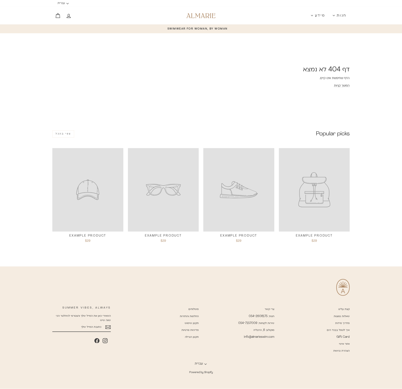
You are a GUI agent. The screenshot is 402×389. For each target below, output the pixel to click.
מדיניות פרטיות (190, 330)
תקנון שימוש (192, 323)
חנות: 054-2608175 (261, 316)
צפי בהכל (63, 134)
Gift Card (343, 337)
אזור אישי (344, 344)
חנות (341, 16)
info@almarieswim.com (259, 337)
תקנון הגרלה (192, 337)
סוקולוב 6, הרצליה (263, 330)
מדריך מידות (342, 323)
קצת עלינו (344, 309)
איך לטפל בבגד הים (338, 330)
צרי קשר (269, 309)
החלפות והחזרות (189, 316)
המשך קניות (342, 85)
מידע (319, 16)
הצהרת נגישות (341, 350)
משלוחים (193, 309)
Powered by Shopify (201, 372)
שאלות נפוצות (342, 316)
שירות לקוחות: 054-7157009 (256, 323)
